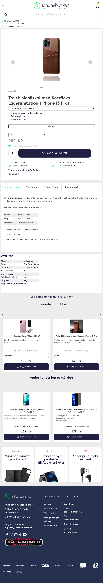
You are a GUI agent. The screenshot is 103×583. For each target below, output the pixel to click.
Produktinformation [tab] (11, 187)
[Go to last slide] (13, 62)
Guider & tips (50, 509)
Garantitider (50, 526)
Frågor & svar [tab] (51, 187)
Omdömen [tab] (31, 187)
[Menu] (5, 5)
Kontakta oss (71, 524)
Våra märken (50, 513)
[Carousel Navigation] (1, 313)
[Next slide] (90, 62)
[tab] (41, 87)
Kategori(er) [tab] (71, 187)
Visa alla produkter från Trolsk (23, 170)
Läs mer (51, 126)
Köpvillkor (69, 504)
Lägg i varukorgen (56, 153)
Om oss (47, 504)
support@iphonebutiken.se (18, 528)
